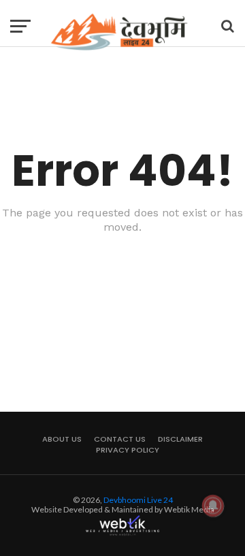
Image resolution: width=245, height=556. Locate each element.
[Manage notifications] (213, 506)
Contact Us (120, 439)
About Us (62, 439)
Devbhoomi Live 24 (138, 500)
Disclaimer (180, 439)
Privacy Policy (127, 449)
